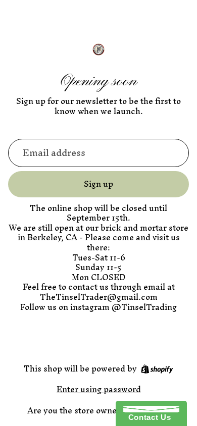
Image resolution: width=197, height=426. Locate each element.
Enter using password (99, 389)
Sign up (98, 184)
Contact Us (147, 417)
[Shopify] (157, 369)
